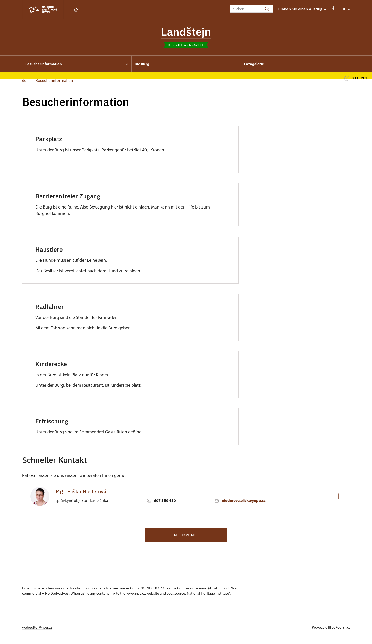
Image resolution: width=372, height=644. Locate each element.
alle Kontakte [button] (186, 535)
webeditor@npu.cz (37, 627)
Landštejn (186, 32)
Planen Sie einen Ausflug (300, 9)
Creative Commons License (184, 588)
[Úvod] (75, 9)
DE (344, 9)
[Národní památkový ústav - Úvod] (43, 9)
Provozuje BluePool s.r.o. (331, 627)
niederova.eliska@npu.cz (244, 500)
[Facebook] (333, 9)
